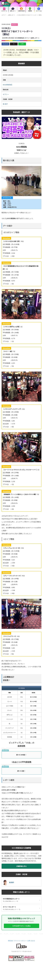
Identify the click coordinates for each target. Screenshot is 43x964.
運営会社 (10, 941)
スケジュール (4, 10)
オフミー (4, 15)
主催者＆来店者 (21, 10)
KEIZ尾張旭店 (7, 85)
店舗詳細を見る (21, 866)
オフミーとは (39, 10)
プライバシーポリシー (20, 941)
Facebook (5, 44)
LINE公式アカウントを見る (22, 926)
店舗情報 (30, 10)
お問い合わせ (31, 941)
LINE (22, 44)
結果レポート (13, 10)
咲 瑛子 (5, 104)
